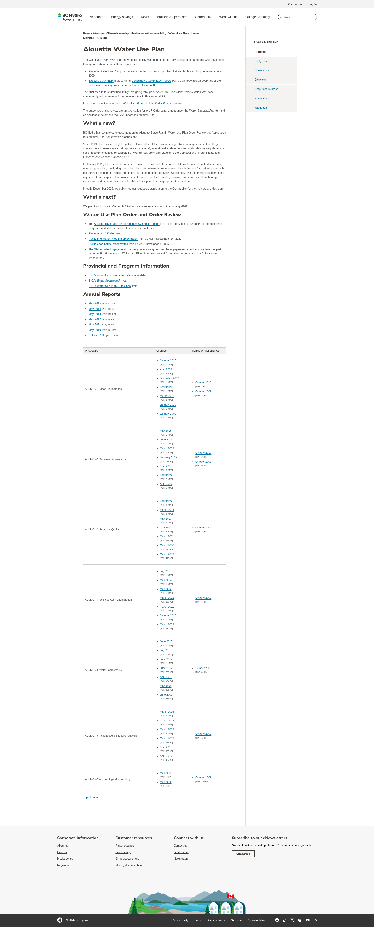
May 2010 (95, 330)
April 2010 (166, 756)
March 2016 (167, 711)
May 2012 (95, 319)
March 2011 (167, 395)
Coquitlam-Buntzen (266, 89)
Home (86, 33)
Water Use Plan (109, 71)
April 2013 (166, 369)
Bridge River (262, 61)
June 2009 (166, 694)
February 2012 (168, 387)
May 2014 (95, 308)
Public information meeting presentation (113, 238)
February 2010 (168, 475)
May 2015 (95, 303)
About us (98, 33)
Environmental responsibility (148, 33)
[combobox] (297, 17)
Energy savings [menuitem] (122, 17)
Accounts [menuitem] (96, 17)
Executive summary (101, 80)
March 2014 (167, 509)
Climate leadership (117, 33)
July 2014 (165, 650)
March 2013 (167, 448)
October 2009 (97, 335)
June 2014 (166, 439)
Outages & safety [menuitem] (257, 17)
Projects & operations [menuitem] (172, 17)
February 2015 (168, 501)
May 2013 (95, 314)
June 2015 (166, 641)
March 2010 (167, 545)
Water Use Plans (178, 33)
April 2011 (166, 466)
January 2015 (168, 360)
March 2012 (167, 597)
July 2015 (165, 571)
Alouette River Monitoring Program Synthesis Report (127, 223)
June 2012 (166, 668)
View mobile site (258, 920)
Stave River (262, 98)
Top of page (90, 797)
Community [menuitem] (203, 17)
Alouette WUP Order (101, 233)
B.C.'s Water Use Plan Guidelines (110, 285)
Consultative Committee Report (151, 80)
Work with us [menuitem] (228, 17)
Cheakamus (262, 70)
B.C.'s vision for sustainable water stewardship (118, 275)
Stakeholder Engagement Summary (116, 249)
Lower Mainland (266, 42)
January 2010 (168, 404)
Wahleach (261, 107)
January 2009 (168, 413)
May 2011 (95, 324)
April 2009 (166, 483)
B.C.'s (108, 280)
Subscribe (243, 854)
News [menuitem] (145, 17)
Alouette (260, 51)
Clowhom (260, 79)
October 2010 (203, 382)
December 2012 (169, 378)
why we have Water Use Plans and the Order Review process (144, 103)
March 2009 (167, 554)
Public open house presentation (108, 244)
